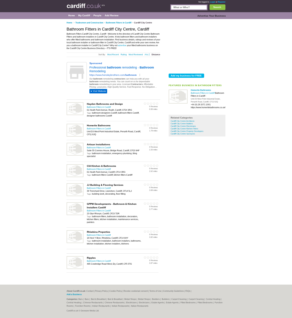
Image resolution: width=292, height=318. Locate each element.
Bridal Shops (130, 299)
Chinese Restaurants (93, 302)
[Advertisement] (197, 45)
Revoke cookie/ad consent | (136, 291)
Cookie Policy (115, 291)
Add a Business (74, 294)
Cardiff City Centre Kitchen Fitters (184, 129)
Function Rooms (83, 306)
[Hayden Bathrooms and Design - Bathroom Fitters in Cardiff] (75, 114)
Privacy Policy (101, 291)
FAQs (187, 291)
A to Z (147, 54)
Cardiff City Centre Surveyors (183, 134)
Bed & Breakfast (98, 299)
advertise (122, 45)
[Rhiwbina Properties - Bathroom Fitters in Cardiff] (75, 242)
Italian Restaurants (139, 306)
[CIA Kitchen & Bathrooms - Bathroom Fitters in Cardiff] (75, 176)
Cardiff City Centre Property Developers (187, 131)
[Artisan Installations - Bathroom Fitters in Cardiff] (75, 155)
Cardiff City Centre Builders (182, 124)
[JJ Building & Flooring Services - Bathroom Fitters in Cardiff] (75, 195)
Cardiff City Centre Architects (182, 121)
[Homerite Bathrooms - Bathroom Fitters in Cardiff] (178, 103)
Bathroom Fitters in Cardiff (203, 93)
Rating (124, 54)
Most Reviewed (136, 54)
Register (221, 2)
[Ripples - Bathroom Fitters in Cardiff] (75, 268)
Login (212, 2)
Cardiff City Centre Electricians (183, 126)
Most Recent (113, 54)
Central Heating (213, 299)
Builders (156, 299)
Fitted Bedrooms (188, 302)
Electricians (131, 302)
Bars (80, 299)
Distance (156, 54)
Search (217, 7)
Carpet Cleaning (179, 299)
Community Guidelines (173, 291)
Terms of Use (155, 291)
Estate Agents (157, 302)
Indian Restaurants (101, 306)
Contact (89, 291)
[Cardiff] (86, 7)
